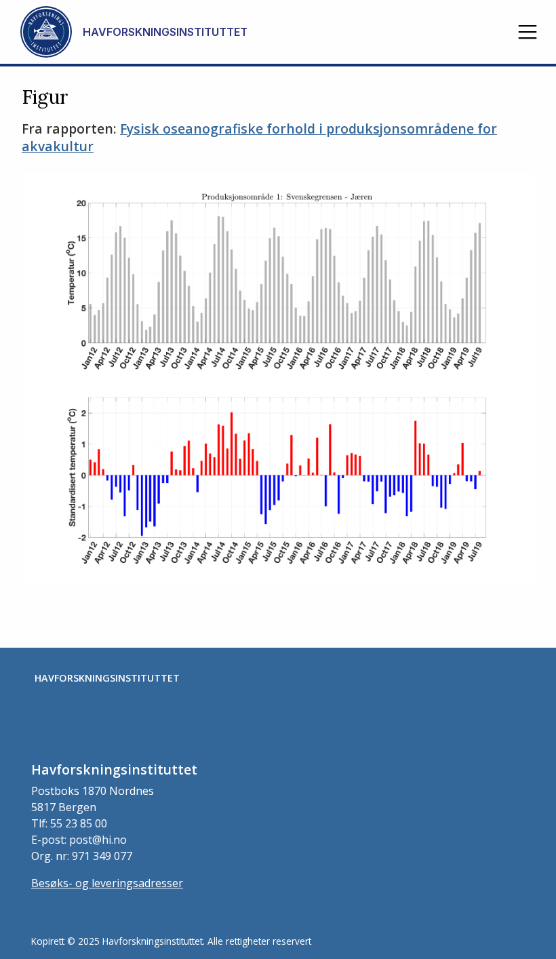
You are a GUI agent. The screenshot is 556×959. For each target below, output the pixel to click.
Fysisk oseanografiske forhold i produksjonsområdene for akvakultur (259, 137)
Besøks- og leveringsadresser (107, 883)
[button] (527, 32)
